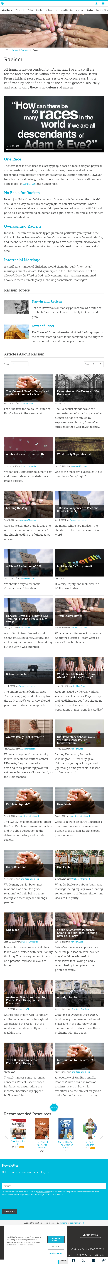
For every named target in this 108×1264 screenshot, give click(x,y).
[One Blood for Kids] (18, 1129)
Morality (64, 10)
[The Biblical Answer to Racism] (42, 1128)
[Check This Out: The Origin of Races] (66, 1128)
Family (39, 10)
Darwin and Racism (47, 301)
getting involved (77, 1223)
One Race (12, 159)
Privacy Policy (43, 1191)
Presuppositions (77, 10)
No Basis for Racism (22, 192)
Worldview (25, 50)
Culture (31, 10)
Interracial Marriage (22, 260)
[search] (100, 363)
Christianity (20, 10)
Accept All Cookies (56, 1239)
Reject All (56, 1247)
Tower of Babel (43, 326)
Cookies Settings (55, 1253)
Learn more (90, 1234)
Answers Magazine (29, 466)
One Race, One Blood (29, 816)
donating (63, 1223)
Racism (35, 50)
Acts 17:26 (29, 183)
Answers (15, 50)
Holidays (48, 10)
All (14, 363)
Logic (56, 10)
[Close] (62, 1230)
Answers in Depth (28, 578)
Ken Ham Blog (27, 403)
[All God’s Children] (90, 1128)
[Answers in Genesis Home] (9, 3)
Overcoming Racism (22, 226)
